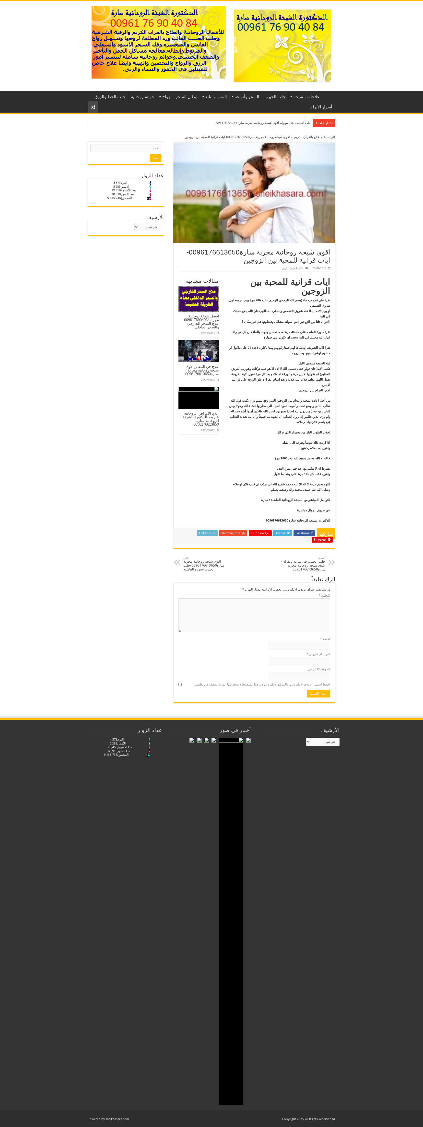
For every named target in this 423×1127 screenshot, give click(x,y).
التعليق (324, 595)
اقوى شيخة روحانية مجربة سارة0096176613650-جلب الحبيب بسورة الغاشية (203, 563)
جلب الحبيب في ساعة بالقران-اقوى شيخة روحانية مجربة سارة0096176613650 (303, 563)
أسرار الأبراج (321, 107)
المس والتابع (216, 96)
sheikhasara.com (117, 1119)
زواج (166, 96)
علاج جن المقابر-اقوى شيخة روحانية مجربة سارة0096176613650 (202, 370)
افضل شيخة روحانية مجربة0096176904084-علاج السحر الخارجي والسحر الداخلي (201, 321)
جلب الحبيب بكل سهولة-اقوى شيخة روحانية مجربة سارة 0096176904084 (263, 123)
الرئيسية (328, 96)
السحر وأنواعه (247, 96)
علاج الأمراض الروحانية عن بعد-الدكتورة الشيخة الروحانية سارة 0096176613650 (200, 418)
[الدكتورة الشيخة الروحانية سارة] (282, 45)
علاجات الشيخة (306, 96)
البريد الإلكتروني (318, 654)
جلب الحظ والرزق (110, 96)
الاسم (325, 639)
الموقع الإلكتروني (318, 669)
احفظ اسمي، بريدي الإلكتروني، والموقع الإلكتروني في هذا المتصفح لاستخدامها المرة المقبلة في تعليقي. (262, 684)
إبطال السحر (187, 96)
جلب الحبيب (275, 96)
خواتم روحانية (142, 96)
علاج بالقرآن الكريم (307, 137)
